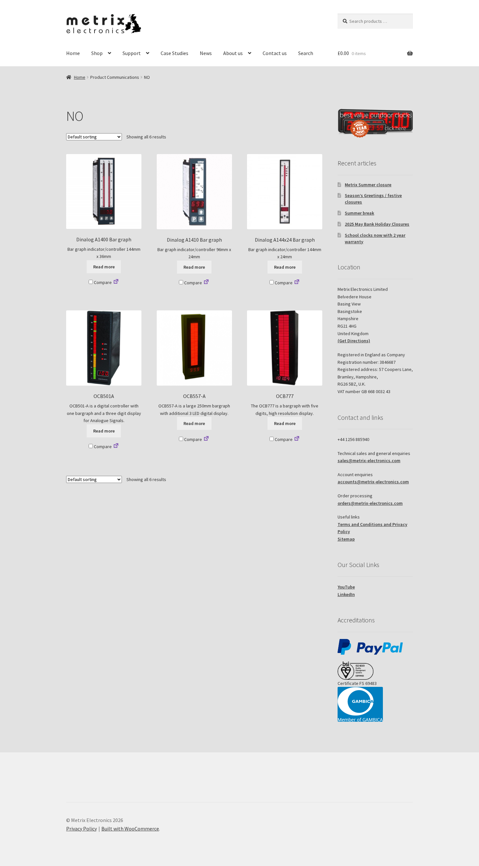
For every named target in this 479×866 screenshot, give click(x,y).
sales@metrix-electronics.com (369, 460)
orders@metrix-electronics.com (370, 503)
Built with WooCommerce (130, 828)
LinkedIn (346, 594)
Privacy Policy (81, 828)
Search (305, 53)
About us (233, 53)
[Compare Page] (116, 282)
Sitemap (346, 539)
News (206, 53)
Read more (104, 267)
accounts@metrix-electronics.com (373, 482)
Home (73, 53)
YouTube (346, 587)
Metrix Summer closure (368, 185)
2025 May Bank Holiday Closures (377, 224)
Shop (97, 53)
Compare (102, 282)
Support (132, 53)
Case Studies (174, 53)
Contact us (275, 53)
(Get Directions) (354, 341)
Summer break (359, 213)
